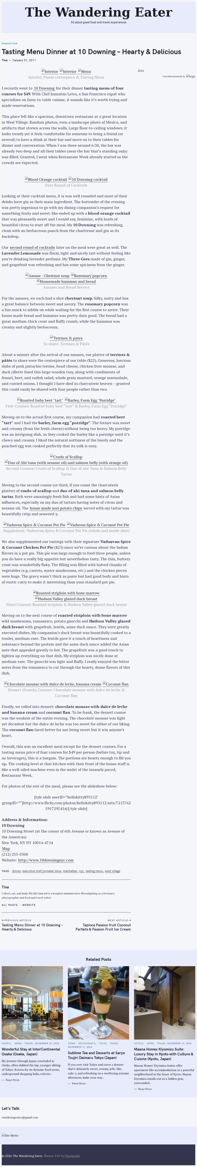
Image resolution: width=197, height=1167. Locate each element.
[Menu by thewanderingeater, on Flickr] (84, 71)
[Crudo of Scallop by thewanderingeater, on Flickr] (66, 457)
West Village (112, 871)
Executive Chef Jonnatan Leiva (41, 871)
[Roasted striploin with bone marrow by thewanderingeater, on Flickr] (66, 593)
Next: (68, 5)
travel (29, 1043)
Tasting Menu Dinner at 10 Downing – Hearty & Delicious (32, 927)
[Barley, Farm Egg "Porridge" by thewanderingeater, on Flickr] (90, 400)
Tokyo (102, 1043)
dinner (16, 871)
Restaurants (86, 1043)
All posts (10, 904)
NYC (81, 871)
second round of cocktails (32, 247)
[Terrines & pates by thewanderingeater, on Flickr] (66, 338)
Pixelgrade (72, 1156)
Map (6, 848)
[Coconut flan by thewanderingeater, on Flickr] (116, 684)
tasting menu (94, 871)
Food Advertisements (172, 76)
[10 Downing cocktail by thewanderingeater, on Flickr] (88, 179)
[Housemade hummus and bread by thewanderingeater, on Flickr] (66, 281)
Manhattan (10, 43)
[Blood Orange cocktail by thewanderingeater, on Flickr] (46, 179)
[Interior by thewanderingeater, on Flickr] (49, 71)
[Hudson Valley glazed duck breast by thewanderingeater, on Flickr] (66, 599)
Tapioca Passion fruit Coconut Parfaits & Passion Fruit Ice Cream (103, 927)
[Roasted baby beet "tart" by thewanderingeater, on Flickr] (40, 400)
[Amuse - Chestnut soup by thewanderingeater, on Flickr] (47, 275)
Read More (12, 1080)
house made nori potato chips (56, 508)
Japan (18, 1043)
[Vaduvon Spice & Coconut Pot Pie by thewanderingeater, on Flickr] (34, 525)
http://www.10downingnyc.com (46, 860)
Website (29, 904)
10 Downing (44, 88)
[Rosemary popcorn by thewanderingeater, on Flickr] (89, 275)
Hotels (6, 1043)
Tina (5, 60)
